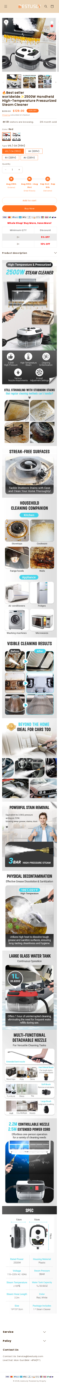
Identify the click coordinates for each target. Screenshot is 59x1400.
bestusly (24, 1381)
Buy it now (29, 208)
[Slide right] (56, 82)
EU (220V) (10, 157)
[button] (6, 6)
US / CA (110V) (13, 151)
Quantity (6, 164)
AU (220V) (29, 157)
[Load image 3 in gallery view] (45, 82)
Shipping (6, 115)
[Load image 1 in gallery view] (14, 82)
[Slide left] (3, 82)
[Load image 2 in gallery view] (29, 82)
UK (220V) (34, 151)
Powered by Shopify (37, 1381)
